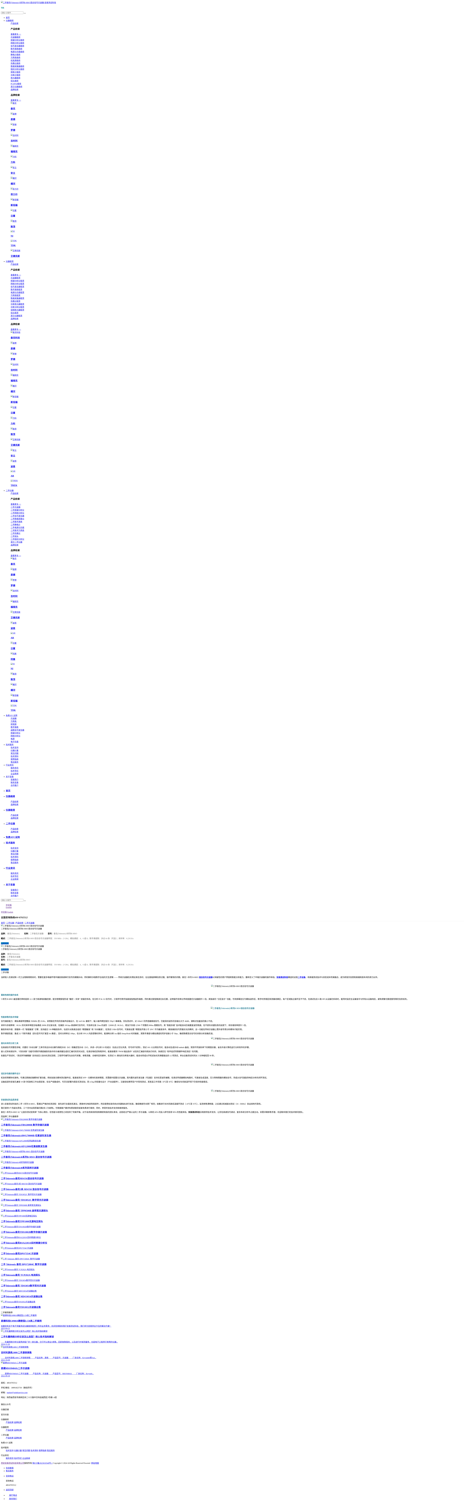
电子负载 (14, 742)
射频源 (13, 724)
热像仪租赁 (15, 301)
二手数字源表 (16, 522)
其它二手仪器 (16, 542)
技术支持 (14, 748)
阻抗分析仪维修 (17, 69)
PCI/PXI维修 (16, 84)
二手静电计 (15, 525)
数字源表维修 (16, 49)
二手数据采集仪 (17, 519)
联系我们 (13, 1499)
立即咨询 (5, 943)
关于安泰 (10, 777)
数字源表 (14, 727)
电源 (13, 739)
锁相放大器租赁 (17, 310)
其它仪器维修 (16, 87)
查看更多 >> (16, 34)
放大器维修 (15, 78)
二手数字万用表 (17, 530)
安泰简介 (14, 780)
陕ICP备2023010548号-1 (42, 1463)
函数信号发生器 (17, 730)
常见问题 (14, 753)
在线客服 (10, 1468)
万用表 (14, 721)
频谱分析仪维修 (17, 40)
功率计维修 (15, 75)
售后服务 (14, 762)
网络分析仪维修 (17, 43)
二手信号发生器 (17, 516)
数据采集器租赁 (17, 298)
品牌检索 (14, 90)
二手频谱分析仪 (17, 510)
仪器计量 (14, 750)
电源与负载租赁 (17, 292)
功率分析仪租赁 (17, 307)
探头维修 (14, 81)
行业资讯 (10, 765)
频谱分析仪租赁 (17, 281)
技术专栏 (14, 771)
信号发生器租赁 (17, 287)
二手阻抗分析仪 (17, 539)
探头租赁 (14, 313)
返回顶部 (10, 1490)
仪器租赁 (10, 261)
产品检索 (14, 23)
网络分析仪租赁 (17, 284)
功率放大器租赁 (17, 304)
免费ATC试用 (11, 715)
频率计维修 (15, 72)
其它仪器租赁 (16, 316)
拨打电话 (13, 1495)
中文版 (4, 912)
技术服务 (10, 745)
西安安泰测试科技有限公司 (12, 1463)
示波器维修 (15, 37)
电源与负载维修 (17, 52)
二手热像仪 (15, 533)
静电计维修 (15, 55)
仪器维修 (10, 21)
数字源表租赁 (16, 290)
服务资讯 (14, 768)
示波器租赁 (15, 278)
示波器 (13, 718)
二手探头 (14, 536)
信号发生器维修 (17, 46)
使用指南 (14, 759)
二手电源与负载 (17, 528)
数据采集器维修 (17, 66)
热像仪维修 (15, 63)
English (10, 912)
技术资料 (14, 756)
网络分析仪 (15, 736)
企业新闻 (14, 774)
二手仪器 (10, 491)
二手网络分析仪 (17, 513)
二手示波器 (15, 507)
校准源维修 (15, 60)
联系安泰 (14, 782)
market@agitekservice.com (17, 1393)
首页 (8, 18)
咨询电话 (10, 1476)
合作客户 (14, 785)
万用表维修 (15, 58)
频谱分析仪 (15, 733)
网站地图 (95, 1463)
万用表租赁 (15, 295)
